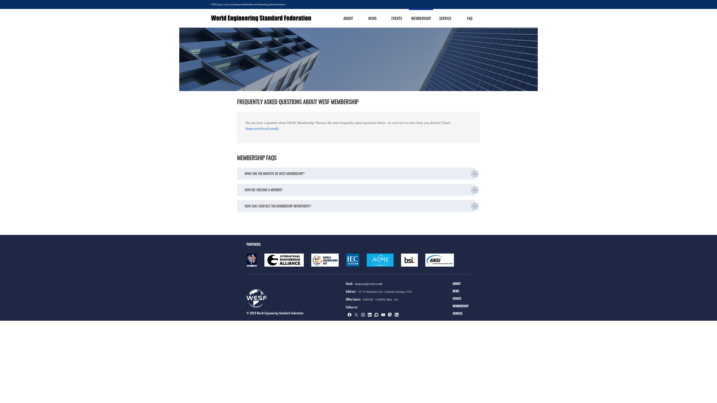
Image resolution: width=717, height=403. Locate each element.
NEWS (456, 291)
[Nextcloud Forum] (378, 315)
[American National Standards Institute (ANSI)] (439, 266)
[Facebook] (351, 315)
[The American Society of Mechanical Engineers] (380, 266)
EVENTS (457, 298)
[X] (357, 315)
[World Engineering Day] (325, 266)
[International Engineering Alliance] (284, 266)
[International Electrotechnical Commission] (352, 266)
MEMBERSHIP (461, 306)
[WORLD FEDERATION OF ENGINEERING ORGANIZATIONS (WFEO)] (251, 266)
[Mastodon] (391, 315)
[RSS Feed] (398, 315)
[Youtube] (384, 315)
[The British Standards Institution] (409, 266)
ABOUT (457, 283)
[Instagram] (364, 315)
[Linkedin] (371, 315)
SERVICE (458, 313)
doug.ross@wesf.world (368, 283)
